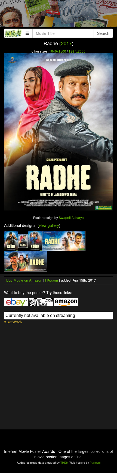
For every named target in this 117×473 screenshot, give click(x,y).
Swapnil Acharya (71, 217)
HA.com (51, 280)
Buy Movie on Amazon (24, 280)
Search (103, 33)
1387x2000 (77, 51)
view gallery (49, 225)
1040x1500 (57, 51)
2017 (66, 43)
